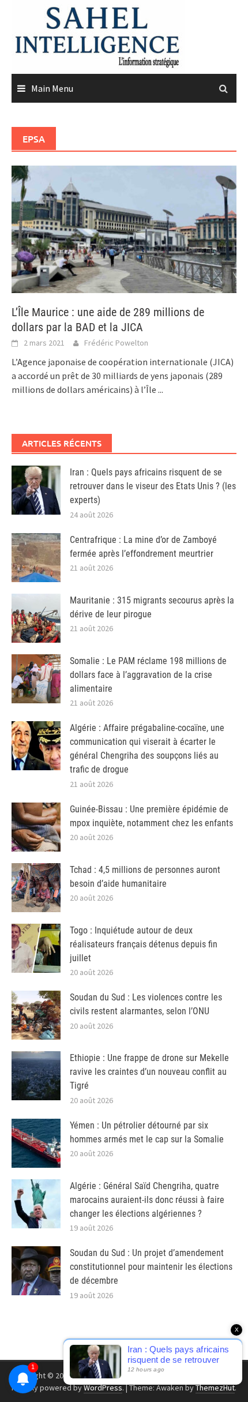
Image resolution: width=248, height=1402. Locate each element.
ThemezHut (215, 1387)
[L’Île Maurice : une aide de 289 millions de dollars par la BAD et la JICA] (124, 228)
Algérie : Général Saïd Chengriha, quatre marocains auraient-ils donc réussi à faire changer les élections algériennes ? (147, 1199)
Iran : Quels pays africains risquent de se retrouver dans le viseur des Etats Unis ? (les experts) (153, 486)
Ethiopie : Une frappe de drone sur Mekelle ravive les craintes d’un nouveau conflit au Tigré (149, 1071)
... (160, 389)
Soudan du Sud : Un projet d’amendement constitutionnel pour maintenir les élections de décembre (151, 1266)
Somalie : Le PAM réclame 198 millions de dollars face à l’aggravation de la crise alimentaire (148, 674)
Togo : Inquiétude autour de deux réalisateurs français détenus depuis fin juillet (143, 944)
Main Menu (52, 88)
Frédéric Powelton (116, 343)
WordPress (103, 1387)
